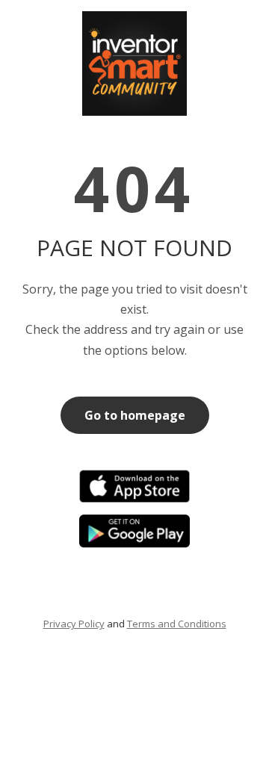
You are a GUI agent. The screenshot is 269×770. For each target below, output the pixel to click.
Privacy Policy (74, 623)
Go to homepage (134, 415)
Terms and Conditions (176, 623)
